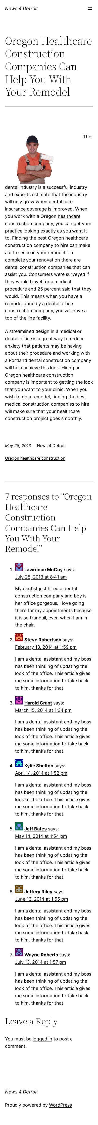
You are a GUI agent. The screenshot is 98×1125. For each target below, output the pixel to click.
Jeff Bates (35, 828)
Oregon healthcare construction (35, 458)
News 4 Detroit (21, 8)
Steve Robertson (42, 639)
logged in (42, 1038)
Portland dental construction (39, 360)
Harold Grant (38, 702)
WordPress (60, 1105)
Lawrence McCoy (43, 569)
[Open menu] (90, 9)
